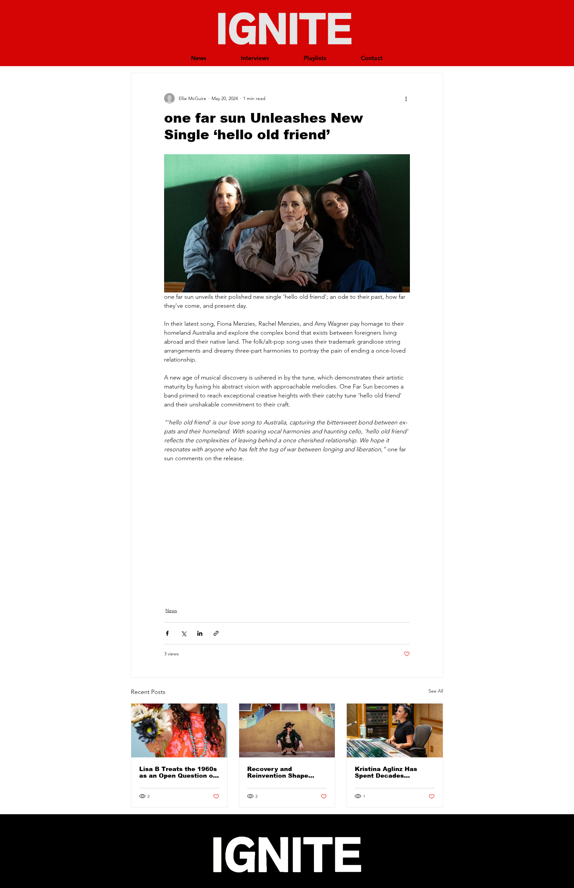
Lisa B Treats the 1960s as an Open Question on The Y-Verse (178, 772)
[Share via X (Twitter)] (183, 633)
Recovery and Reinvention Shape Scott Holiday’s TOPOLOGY (277, 772)
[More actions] (406, 98)
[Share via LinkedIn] (200, 633)
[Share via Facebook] (167, 633)
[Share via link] (216, 633)
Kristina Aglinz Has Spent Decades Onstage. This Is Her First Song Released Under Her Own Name (390, 772)
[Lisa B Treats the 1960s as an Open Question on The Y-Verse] (179, 730)
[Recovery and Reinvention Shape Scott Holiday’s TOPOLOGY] (287, 730)
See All (436, 691)
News (171, 610)
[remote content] (287, 531)
